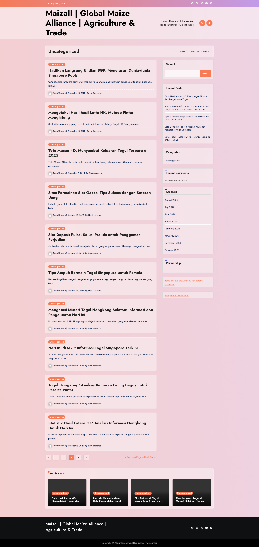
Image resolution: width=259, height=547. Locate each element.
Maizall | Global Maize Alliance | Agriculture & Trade (90, 23)
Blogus (137, 543)
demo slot (169, 280)
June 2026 (170, 214)
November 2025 (173, 243)
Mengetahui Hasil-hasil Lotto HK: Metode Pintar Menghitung (91, 115)
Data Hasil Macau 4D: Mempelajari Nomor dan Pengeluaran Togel (186, 98)
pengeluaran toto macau (177, 295)
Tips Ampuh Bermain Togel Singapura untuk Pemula (95, 272)
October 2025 (172, 250)
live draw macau (183, 280)
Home (164, 21)
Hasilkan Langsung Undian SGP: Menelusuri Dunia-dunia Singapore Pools (99, 73)
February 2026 (172, 228)
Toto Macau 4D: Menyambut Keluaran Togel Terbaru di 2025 (97, 153)
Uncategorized (57, 64)
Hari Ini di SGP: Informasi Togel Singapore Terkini (93, 348)
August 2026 (171, 200)
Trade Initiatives (168, 24)
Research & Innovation (181, 21)
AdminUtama (58, 93)
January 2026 (172, 235)
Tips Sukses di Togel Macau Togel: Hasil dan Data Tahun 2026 (147, 501)
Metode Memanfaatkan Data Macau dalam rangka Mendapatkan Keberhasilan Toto (187, 108)
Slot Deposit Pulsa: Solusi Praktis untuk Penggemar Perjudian (94, 237)
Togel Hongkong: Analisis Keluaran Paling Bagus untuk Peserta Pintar (98, 387)
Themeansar (150, 543)
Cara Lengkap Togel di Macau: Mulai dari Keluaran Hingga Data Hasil (185, 128)
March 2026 (171, 221)
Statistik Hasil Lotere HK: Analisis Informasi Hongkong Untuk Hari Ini (97, 425)
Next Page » (150, 457)
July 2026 (170, 207)
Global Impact (187, 24)
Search (171, 64)
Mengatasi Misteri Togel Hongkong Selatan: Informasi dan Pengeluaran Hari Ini (100, 312)
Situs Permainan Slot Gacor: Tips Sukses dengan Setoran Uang (99, 195)
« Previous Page (133, 457)
